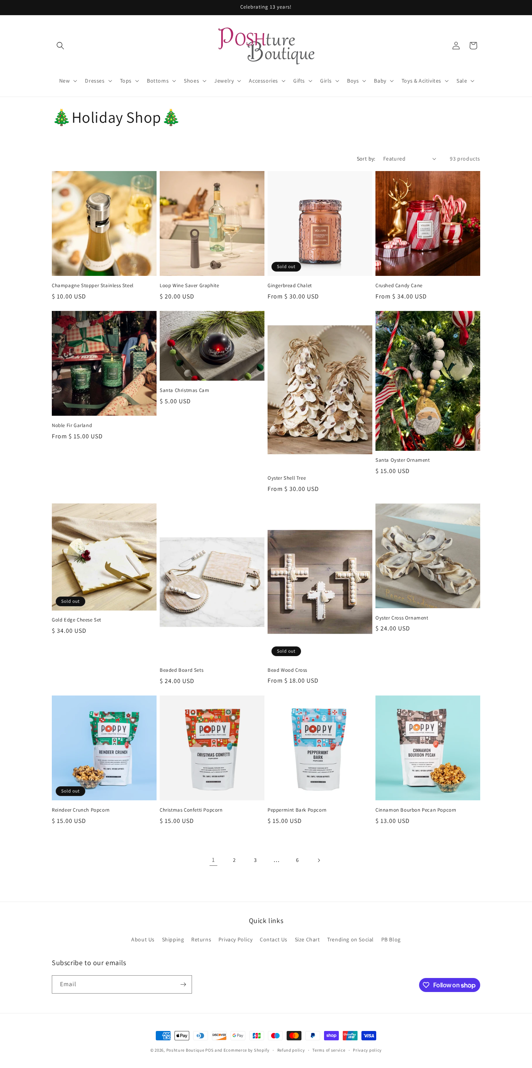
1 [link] (213, 860)
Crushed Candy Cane (399, 285)
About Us (143, 939)
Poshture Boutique (185, 1050)
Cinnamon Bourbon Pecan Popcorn (415, 810)
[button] (60, 45)
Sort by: (366, 158)
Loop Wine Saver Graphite (189, 285)
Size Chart (307, 939)
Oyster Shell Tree (287, 478)
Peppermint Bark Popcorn (297, 810)
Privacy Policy (235, 939)
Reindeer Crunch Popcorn (81, 810)
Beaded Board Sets (181, 670)
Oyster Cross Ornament (401, 618)
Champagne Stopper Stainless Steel (93, 285)
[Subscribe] (183, 984)
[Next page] (318, 860)
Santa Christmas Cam (184, 390)
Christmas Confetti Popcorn (191, 810)
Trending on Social (350, 939)
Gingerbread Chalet (290, 285)
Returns (201, 939)
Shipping (173, 939)
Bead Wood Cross (287, 670)
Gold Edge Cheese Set (76, 620)
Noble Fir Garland (72, 425)
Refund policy (291, 1050)
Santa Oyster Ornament (402, 460)
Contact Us (273, 939)
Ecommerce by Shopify (247, 1050)
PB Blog (391, 939)
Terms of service (328, 1050)
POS (209, 1050)
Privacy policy (367, 1050)
